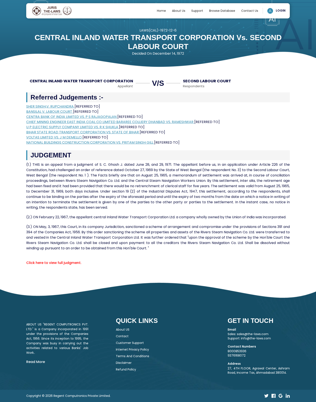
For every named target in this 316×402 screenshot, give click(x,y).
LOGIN (280, 10)
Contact (122, 336)
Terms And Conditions (132, 356)
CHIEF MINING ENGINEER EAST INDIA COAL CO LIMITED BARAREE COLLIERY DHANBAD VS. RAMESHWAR (110, 121)
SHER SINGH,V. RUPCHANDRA (50, 106)
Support (197, 11)
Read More (35, 361)
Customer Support (130, 343)
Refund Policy (126, 369)
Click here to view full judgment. (53, 262)
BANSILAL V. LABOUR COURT (49, 111)
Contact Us (249, 11)
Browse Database (222, 11)
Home (161, 11)
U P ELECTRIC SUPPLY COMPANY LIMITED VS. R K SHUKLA (72, 127)
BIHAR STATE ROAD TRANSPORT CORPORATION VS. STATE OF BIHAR (83, 132)
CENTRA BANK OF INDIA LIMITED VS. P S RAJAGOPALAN (71, 116)
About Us (178, 11)
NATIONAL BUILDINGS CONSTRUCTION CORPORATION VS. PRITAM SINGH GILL (90, 142)
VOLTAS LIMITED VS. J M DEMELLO (54, 137)
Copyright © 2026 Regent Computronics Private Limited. (68, 396)
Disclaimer (124, 362)
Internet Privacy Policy (132, 349)
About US (122, 329)
